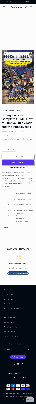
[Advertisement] (18, 29)
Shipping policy (10, 399)
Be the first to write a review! (18, 273)
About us (7, 290)
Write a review (26, 132)
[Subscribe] (28, 349)
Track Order (9, 294)
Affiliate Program (11, 308)
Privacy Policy (10, 331)
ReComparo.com (15, 393)
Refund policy (28, 393)
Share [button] (6, 227)
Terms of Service (11, 336)
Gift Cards (8, 299)
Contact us (8, 304)
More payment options (18, 167)
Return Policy (9, 317)
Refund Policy (9, 322)
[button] (4, 7)
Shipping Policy (10, 327)
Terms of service (26, 396)
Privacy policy (11, 396)
